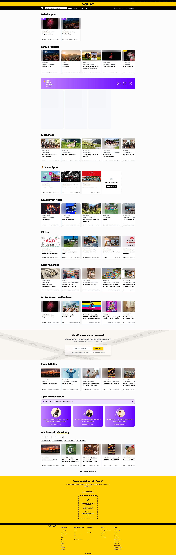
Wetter (75, 530)
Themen (63, 549)
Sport (62, 541)
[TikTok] (130, 83)
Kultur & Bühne (82, 440)
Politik (62, 537)
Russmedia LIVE (117, 549)
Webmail (140, 1)
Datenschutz (103, 537)
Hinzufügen (131, 8)
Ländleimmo (116, 534)
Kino (75, 532)
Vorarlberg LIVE (64, 534)
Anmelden (98, 348)
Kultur (62, 543)
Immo (155, 1)
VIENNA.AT (116, 543)
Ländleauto (116, 532)
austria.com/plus (117, 545)
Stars (62, 545)
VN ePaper (172, 1)
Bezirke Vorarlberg (78, 539)
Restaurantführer (78, 534)
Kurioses (63, 547)
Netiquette (103, 535)
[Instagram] (125, 83)
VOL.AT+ (63, 532)
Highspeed (133, 1)
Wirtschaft (63, 539)
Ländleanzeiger (117, 530)
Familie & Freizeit (58, 440)
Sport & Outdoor (70, 440)
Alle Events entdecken (87, 471)
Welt (62, 535)
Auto (160, 1)
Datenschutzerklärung (94, 352)
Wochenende (84, 8)
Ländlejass (89, 532)
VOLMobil (146, 1)
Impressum (103, 532)
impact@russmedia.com (88, 513)
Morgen (76, 8)
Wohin (75, 537)
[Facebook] (119, 83)
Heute (70, 8)
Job (151, 1)
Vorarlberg (118, 8)
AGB (102, 534)
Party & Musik (47, 440)
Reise (75, 535)
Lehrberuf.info (117, 541)
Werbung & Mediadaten (106, 530)
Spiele (88, 530)
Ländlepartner (117, 537)
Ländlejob (116, 535)
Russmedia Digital (118, 547)
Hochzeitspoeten (117, 539)
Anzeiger (166, 1)
